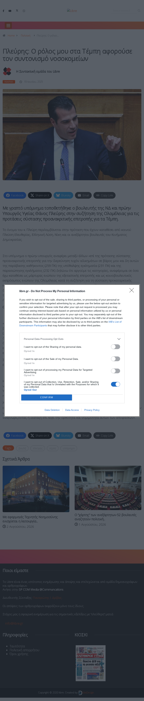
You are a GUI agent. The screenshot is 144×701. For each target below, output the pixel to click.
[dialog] (72, 351)
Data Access (72, 410)
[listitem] (72, 339)
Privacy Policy (92, 410)
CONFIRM (46, 397)
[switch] (115, 346)
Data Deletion (52, 410)
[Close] (132, 291)
